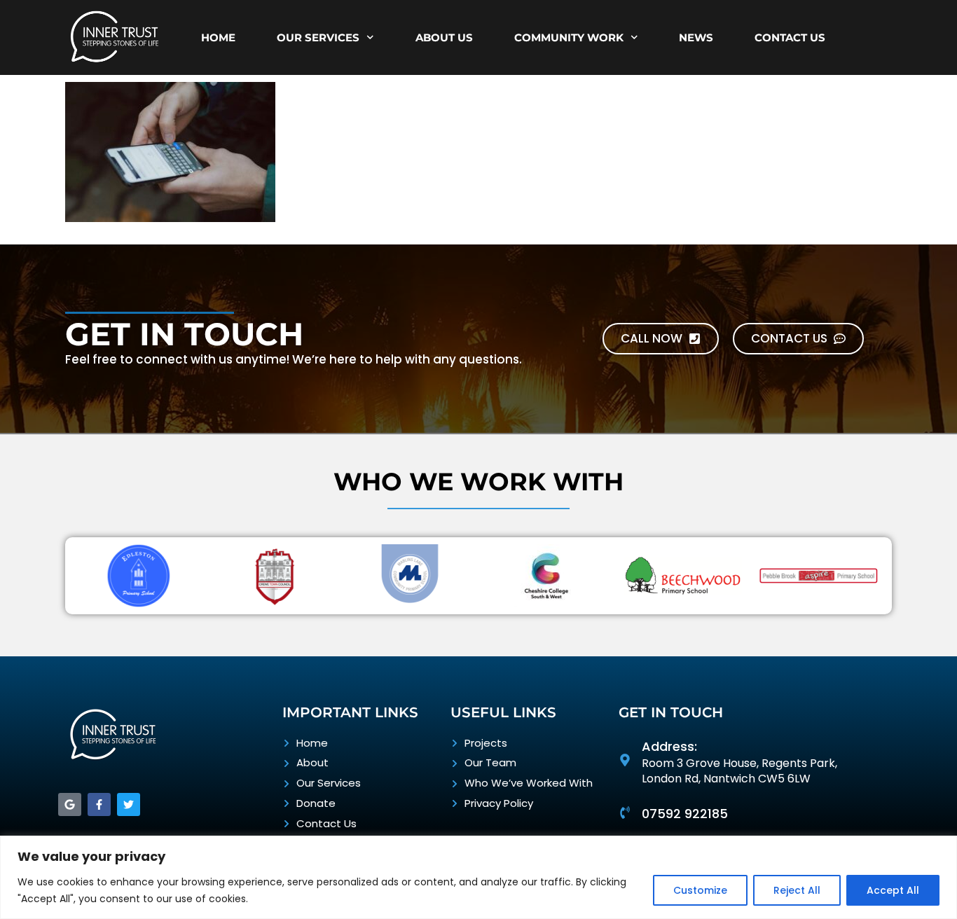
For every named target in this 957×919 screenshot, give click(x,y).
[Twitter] (128, 804)
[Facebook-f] (99, 804)
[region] (478, 877)
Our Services (318, 37)
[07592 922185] (625, 812)
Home (218, 37)
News (696, 37)
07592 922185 (685, 813)
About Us (444, 37)
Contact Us (790, 37)
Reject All (796, 890)
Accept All (893, 890)
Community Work (569, 37)
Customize (700, 890)
